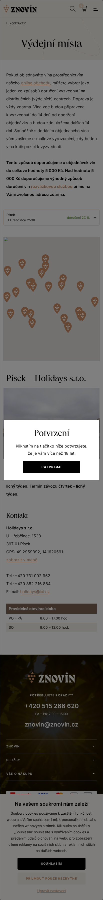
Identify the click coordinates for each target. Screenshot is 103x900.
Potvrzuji (52, 467)
